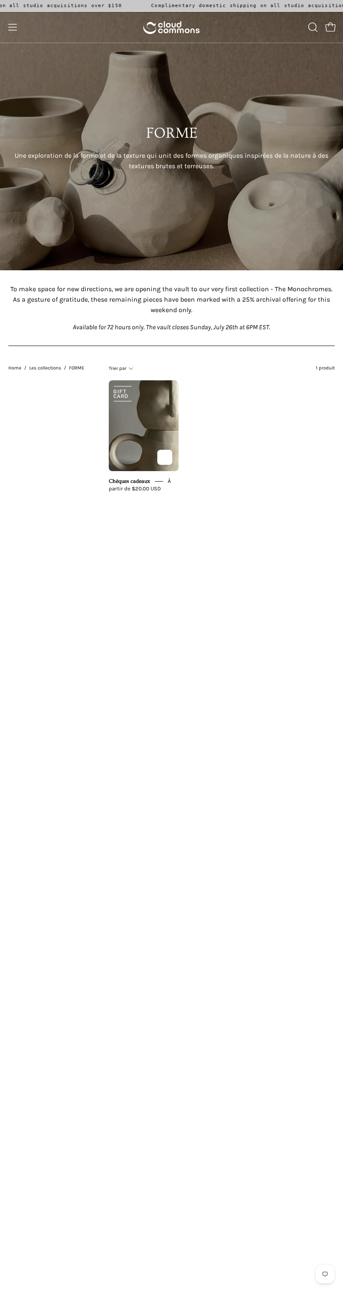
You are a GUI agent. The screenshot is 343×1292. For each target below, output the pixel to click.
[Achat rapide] (164, 457)
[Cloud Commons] (171, 27)
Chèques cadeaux (130, 481)
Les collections (45, 368)
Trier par (117, 368)
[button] (312, 27)
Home (14, 368)
